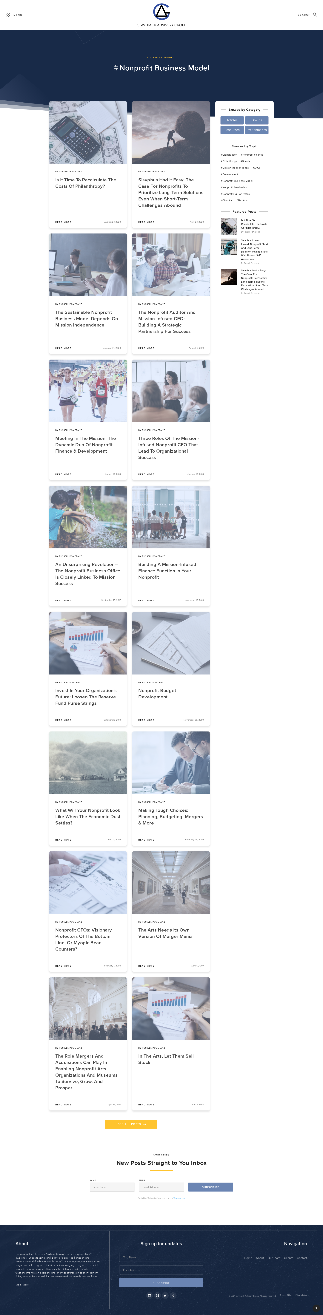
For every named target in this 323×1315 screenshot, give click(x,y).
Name (93, 1180)
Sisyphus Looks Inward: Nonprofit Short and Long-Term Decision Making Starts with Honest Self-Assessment (254, 250)
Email (142, 1180)
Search (304, 14)
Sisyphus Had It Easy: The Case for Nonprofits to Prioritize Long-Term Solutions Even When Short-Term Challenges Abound (254, 280)
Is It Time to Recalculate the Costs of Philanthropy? (254, 224)
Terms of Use (179, 1198)
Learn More (22, 1284)
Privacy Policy (301, 1295)
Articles (263, 232)
